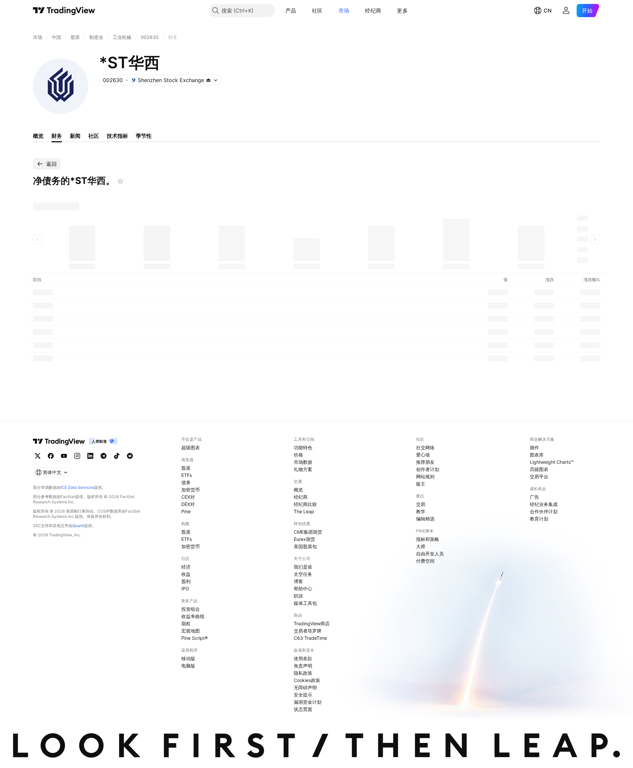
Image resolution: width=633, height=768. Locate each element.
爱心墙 (423, 455)
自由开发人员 (430, 553)
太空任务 (303, 574)
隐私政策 (303, 673)
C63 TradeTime (310, 638)
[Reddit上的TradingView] (130, 455)
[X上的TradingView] (37, 455)
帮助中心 (303, 588)
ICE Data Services (77, 487)
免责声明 (303, 665)
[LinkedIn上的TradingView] (90, 455)
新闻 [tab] (75, 136)
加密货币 (190, 489)
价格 (298, 455)
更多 (402, 10)
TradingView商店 (312, 623)
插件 (534, 447)
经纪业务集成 (544, 504)
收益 (186, 574)
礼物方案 (303, 469)
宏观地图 (190, 631)
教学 (420, 511)
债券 (186, 482)
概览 (298, 489)
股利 (186, 581)
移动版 (188, 658)
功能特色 (303, 447)
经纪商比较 (305, 504)
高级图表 (539, 469)
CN (548, 10)
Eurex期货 (304, 539)
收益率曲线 (192, 616)
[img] (208, 80)
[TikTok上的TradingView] (116, 455)
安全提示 (303, 694)
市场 (344, 10)
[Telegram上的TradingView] (103, 455)
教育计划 (539, 518)
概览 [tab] (38, 136)
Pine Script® (194, 638)
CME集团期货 (308, 532)
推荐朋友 (425, 462)
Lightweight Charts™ (552, 462)
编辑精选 (425, 518)
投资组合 (190, 609)
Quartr (78, 525)
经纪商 (373, 10)
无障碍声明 (305, 687)
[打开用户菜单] (566, 10)
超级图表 (190, 447)
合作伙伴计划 (544, 511)
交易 (420, 504)
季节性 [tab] (144, 136)
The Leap (304, 511)
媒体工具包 (305, 603)
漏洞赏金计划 (307, 702)
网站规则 (425, 476)
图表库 (537, 455)
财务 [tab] (56, 136)
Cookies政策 (307, 680)
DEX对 (188, 504)
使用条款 (303, 658)
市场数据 (303, 462)
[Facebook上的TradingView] (50, 455)
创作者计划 (427, 469)
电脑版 (188, 665)
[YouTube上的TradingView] (64, 455)
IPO (185, 588)
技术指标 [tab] (117, 136)
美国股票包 (305, 546)
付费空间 (425, 561)
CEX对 (188, 497)
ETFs (186, 475)
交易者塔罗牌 (307, 631)
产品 (291, 10)
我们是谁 (303, 567)
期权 (186, 623)
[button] (301, 10)
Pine (186, 511)
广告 (534, 497)
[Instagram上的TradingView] (77, 455)
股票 (186, 468)
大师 (420, 546)
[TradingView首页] (64, 10)
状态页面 (303, 709)
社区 (317, 10)
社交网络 (425, 447)
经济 (186, 567)
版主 (420, 484)
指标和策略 (427, 539)
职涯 (298, 596)
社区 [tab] (93, 136)
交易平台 (539, 476)
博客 (298, 581)
